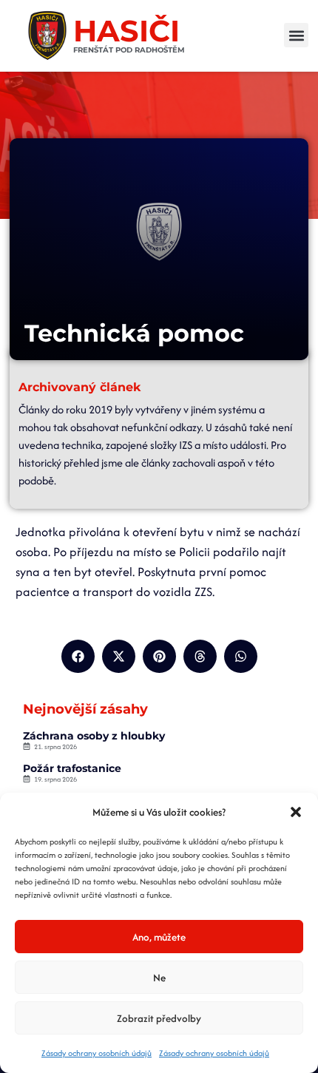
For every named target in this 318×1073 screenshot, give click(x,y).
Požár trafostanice (72, 768)
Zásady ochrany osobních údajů (96, 1053)
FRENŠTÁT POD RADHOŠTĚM (129, 50)
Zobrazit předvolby (159, 1018)
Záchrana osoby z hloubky (94, 735)
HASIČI (126, 31)
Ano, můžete (159, 937)
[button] (295, 812)
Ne (159, 977)
